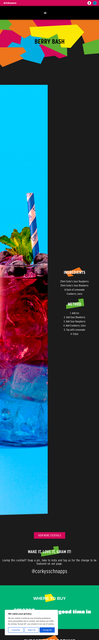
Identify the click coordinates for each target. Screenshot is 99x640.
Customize (16, 630)
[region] (31, 622)
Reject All (31, 630)
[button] (45, 13)
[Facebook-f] (89, 3)
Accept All (47, 630)
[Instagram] (95, 3)
